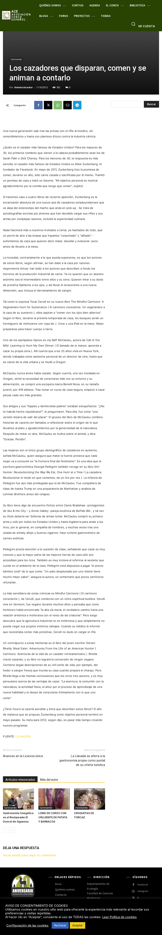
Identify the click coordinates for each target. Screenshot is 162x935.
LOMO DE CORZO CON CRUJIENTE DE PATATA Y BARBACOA (52, 817)
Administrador (23, 87)
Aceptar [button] (77, 925)
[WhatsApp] (58, 105)
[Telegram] (77, 105)
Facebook (142, 884)
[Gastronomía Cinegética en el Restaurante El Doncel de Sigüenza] (18, 799)
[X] (48, 105)
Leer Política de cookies (119, 917)
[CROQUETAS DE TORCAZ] (89, 799)
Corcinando (16, 59)
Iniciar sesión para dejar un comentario (29, 855)
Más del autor (49, 779)
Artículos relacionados (20, 779)
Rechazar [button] (60, 925)
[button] (133, 24)
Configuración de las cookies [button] (27, 925)
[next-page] (12, 830)
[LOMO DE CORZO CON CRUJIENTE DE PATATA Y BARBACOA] (53, 799)
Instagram (142, 891)
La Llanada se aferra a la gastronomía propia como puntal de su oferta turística (82, 760)
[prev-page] (5, 830)
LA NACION (24, 736)
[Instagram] (133, 891)
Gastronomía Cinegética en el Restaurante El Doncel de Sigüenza (18, 817)
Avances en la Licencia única (23, 756)
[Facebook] (38, 105)
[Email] (67, 105)
